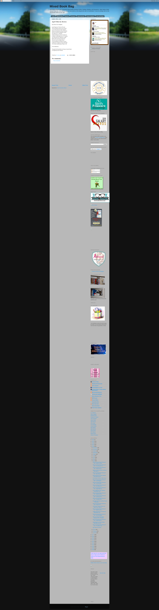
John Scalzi (93, 423)
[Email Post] (67, 55)
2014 (93, 539)
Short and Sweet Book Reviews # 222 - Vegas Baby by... (99, 488)
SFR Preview (94, 398)
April (94, 460)
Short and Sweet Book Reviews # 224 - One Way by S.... (99, 486)
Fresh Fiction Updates (96, 407)
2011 (93, 544)
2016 (93, 536)
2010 (93, 546)
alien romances (95, 385)
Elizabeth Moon (94, 415)
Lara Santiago (93, 424)
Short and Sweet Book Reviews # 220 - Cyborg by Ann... (99, 496)
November (95, 449)
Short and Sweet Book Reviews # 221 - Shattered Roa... (99, 493)
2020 (93, 442)
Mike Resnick (93, 429)
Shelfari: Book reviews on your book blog (99, 562)
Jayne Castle (93, 420)
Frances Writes (95, 400)
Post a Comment (56, 60)
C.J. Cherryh (93, 412)
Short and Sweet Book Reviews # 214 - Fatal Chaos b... (99, 520)
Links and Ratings (100, 16)
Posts (93, 170)
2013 (93, 541)
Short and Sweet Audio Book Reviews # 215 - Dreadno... (98, 517)
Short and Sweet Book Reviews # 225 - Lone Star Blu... (99, 483)
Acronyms (73, 16)
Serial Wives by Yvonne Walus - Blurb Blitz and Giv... (99, 523)
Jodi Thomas (93, 421)
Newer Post (55, 85)
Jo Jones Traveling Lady (99, 137)
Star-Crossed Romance (97, 392)
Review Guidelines (90, 16)
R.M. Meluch (93, 432)
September (95, 452)
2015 (93, 538)
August (94, 454)
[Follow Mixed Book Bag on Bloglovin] (96, 149)
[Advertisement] (70, 74)
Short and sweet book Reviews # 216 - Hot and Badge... (99, 515)
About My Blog (60, 16)
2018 (93, 446)
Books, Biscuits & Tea (96, 396)
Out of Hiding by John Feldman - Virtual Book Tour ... (99, 491)
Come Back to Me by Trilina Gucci (99, 478)
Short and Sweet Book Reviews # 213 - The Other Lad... (99, 525)
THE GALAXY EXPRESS (97, 394)
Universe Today (95, 381)
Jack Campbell (93, 418)
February (95, 531)
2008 (93, 549)
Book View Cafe (95, 403)
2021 (93, 441)
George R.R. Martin (94, 417)
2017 (93, 534)
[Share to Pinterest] (74, 55)
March (94, 529)
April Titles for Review (97, 527)
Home (53, 16)
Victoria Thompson (94, 435)
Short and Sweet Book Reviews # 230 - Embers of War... (99, 463)
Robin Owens (93, 433)
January (94, 532)
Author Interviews (80, 16)
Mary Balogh (93, 427)
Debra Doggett (93, 414)
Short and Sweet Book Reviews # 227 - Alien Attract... (99, 473)
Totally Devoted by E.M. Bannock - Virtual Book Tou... (99, 512)
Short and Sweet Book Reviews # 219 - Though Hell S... (99, 499)
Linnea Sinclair (93, 426)
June (94, 457)
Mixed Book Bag (62, 6)
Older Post (85, 85)
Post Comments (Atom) (61, 87)
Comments (94, 172)
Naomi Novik (93, 430)
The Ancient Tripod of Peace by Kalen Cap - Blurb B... (99, 507)
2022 (93, 439)
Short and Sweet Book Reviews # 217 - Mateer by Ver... (99, 509)
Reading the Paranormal (97, 383)
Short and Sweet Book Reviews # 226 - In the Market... (99, 480)
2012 (93, 543)
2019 (93, 444)
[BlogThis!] (71, 55)
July (94, 455)
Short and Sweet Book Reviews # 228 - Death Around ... (99, 468)
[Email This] (69, 55)
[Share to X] (72, 55)
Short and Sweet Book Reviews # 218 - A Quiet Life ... (99, 504)
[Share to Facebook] (73, 55)
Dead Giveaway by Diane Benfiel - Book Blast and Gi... (99, 476)
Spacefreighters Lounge (97, 387)
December (95, 447)
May (94, 459)
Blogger (86, 606)
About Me (67, 16)
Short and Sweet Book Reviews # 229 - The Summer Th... (99, 465)
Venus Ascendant (95, 405)
